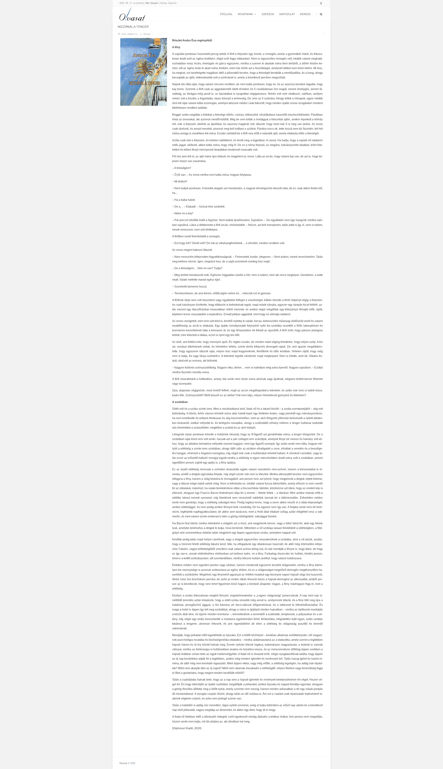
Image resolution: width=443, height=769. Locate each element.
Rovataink (245, 14)
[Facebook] (321, 3)
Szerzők (268, 14)
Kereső (305, 14)
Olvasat (123, 763)
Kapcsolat (287, 14)
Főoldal (226, 14)
